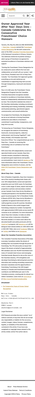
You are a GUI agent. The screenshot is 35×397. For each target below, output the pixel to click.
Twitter (5, 231)
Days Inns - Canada (9, 47)
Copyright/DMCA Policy (12, 394)
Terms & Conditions (25, 390)
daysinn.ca (26, 160)
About (9, 386)
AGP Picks (4, 2)
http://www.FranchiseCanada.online (15, 279)
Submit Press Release (10, 390)
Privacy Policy (26, 394)
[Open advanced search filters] (28, 16)
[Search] (24, 16)
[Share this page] (32, 15)
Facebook (23, 229)
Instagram (23, 231)
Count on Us (5, 224)
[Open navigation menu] (3, 15)
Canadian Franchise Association (23, 52)
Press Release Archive (20, 386)
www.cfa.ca (27, 276)
